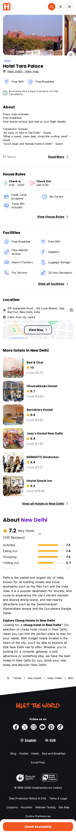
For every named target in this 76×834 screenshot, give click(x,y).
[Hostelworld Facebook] (16, 727)
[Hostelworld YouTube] (42, 727)
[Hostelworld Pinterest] (51, 727)
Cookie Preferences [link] (38, 816)
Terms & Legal (58, 798)
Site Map (64, 807)
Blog (13, 753)
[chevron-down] (39, 533)
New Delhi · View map (23, 71)
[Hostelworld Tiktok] (60, 727)
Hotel (7, 61)
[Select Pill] (51, 6)
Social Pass (38, 762)
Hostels (23, 753)
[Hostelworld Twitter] (25, 727)
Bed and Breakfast (53, 753)
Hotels (35, 753)
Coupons (12, 807)
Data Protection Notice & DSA (27, 798)
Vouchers (26, 807)
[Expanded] (8, 678)
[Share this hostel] (71, 54)
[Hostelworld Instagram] (34, 727)
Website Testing (45, 807)
